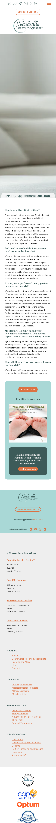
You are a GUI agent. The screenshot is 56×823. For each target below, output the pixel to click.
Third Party (17, 720)
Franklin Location (16, 580)
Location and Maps (21, 662)
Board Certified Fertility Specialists (29, 659)
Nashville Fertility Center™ (21, 560)
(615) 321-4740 (37, 520)
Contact (16, 668)
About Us (16, 655)
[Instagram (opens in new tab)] (40, 529)
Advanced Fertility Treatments (27, 717)
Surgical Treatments (22, 723)
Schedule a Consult (27, 12)
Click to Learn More (28, 469)
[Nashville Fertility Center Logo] (28, 26)
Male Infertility (19, 694)
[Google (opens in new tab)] (44, 529)
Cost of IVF (17, 739)
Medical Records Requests (25, 688)
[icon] (9, 3)
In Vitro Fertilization (21, 710)
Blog (14, 665)
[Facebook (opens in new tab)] (30, 529)
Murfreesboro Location (19, 600)
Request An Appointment (27, 509)
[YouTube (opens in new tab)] (35, 529)
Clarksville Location (17, 620)
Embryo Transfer (20, 713)
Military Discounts (20, 691)
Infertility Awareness (22, 684)
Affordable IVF (19, 755)
